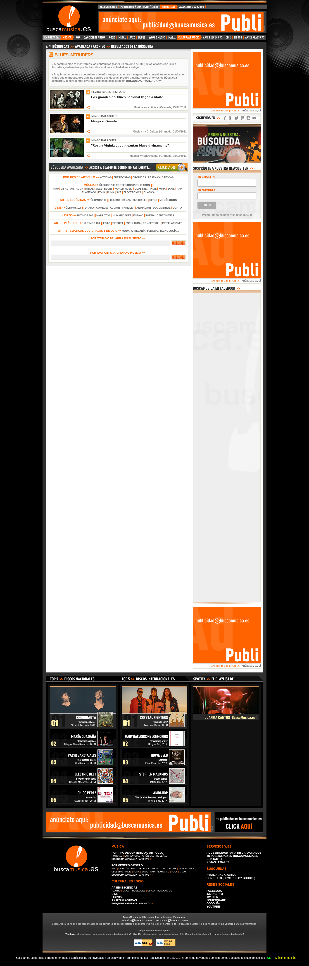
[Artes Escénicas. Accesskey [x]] (213, 38)
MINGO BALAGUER (104, 116)
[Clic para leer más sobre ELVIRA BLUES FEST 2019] (67, 108)
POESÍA (150, 215)
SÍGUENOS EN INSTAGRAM (248, 118)
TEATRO (115, 200)
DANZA (126, 200)
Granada (165, 107)
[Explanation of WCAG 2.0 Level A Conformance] (166, 945)
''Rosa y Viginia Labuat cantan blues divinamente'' (130, 145)
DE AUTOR (67, 188)
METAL (89, 188)
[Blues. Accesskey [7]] (141, 38)
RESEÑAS (154, 177)
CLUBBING (141, 188)
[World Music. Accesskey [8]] (156, 38)
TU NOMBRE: (206, 190)
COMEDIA (102, 207)
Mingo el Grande (104, 121)
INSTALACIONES (172, 223)
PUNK (110, 192)
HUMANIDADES (122, 215)
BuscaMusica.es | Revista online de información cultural (154, 917)
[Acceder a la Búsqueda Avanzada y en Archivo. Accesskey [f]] (227, 162)
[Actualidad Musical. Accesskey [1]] (67, 38)
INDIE (153, 188)
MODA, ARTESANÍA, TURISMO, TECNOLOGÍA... (150, 230)
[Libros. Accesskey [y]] (238, 38)
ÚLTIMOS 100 (98, 200)
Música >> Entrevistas (144, 155)
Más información (285, 957)
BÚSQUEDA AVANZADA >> (144, 80)
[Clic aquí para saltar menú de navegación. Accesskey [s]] (154, 3)
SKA (118, 192)
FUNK (162, 188)
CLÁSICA (149, 192)
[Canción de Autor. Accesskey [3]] (94, 38)
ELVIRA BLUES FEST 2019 (108, 92)
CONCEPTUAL (151, 223)
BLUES (108, 188)
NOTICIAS (106, 177)
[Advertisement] (181, 22)
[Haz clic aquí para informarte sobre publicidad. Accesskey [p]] (239, 831)
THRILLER (128, 207)
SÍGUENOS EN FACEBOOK (225, 118)
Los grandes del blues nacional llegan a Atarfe (127, 97)
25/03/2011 (180, 155)
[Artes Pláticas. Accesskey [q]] (255, 38)
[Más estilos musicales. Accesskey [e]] (171, 38)
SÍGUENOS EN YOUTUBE (254, 118)
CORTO (177, 207)
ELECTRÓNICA (133, 192)
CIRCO (153, 200)
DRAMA (89, 207)
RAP (179, 188)
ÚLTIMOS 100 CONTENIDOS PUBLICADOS (124, 185)
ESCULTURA (133, 223)
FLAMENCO (89, 192)
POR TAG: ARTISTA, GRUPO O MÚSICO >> (118, 252)
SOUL (171, 188)
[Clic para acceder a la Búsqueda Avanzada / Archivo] (99, 48)
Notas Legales (225, 924)
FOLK (101, 192)
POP (56, 188)
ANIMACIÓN (143, 207)
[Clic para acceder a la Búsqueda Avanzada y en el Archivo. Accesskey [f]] (118, 171)
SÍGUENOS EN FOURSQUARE (242, 118)
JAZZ (99, 188)
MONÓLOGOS (168, 200)
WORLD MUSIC (123, 188)
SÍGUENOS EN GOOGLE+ (231, 118)
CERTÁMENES (165, 215)
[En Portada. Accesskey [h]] (52, 38)
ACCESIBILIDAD (108, 8)
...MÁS (183, 871)
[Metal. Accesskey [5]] (122, 38)
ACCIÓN (115, 207)
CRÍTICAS (168, 177)
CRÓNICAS (139, 177)
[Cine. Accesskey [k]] (228, 38)
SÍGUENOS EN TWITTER (237, 118)
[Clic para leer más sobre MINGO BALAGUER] (67, 132)
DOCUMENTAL (162, 207)
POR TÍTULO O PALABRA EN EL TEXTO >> (118, 238)
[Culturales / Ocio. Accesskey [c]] (189, 38)
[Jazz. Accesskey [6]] (132, 38)
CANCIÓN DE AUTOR (130, 868)
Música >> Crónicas (145, 131)
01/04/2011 (180, 131)
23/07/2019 (180, 107)
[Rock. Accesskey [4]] (112, 38)
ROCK (79, 188)
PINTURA (118, 223)
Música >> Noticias (146, 107)
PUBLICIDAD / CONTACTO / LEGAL (139, 8)
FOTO (106, 223)
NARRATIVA (103, 215)
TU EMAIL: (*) (206, 176)
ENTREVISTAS (122, 177)
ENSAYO (138, 215)
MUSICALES (140, 200)
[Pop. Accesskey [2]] (78, 38)
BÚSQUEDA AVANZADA (183, 8)
